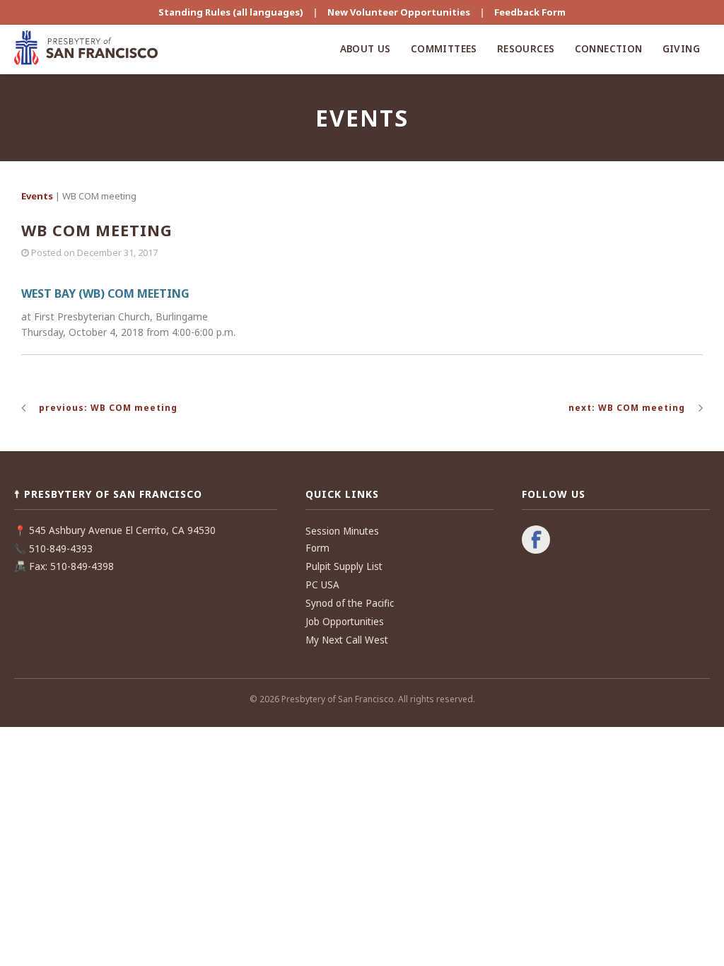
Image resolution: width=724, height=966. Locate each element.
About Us (365, 48)
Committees (444, 48)
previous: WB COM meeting (108, 408)
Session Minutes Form (342, 539)
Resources (526, 48)
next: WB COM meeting (626, 408)
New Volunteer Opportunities (398, 12)
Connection (609, 48)
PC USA (322, 584)
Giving (681, 48)
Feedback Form (530, 12)
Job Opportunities (344, 621)
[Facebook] (536, 541)
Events (37, 196)
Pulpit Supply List (344, 566)
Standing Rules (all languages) (230, 12)
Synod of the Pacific (349, 603)
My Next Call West (346, 640)
